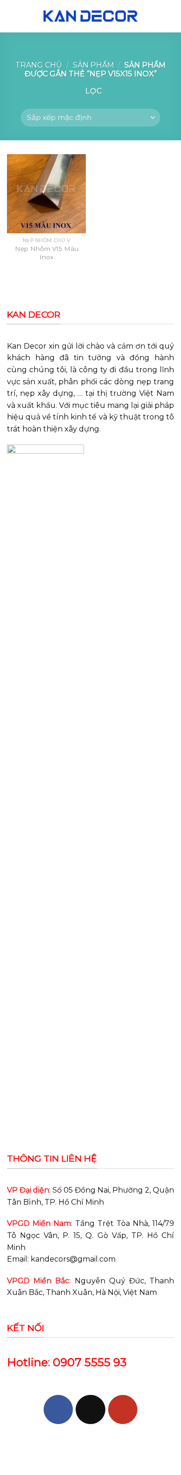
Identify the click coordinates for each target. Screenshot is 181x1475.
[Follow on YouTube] (122, 1409)
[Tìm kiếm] (170, 16)
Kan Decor (26, 346)
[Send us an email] (90, 1409)
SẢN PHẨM (93, 65)
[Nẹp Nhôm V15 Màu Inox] (46, 193)
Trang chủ (38, 65)
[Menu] (12, 16)
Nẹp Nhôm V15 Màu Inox (46, 253)
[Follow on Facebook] (58, 1409)
